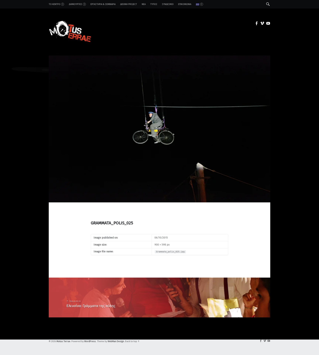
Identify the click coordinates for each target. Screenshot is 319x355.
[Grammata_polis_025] (159, 57)
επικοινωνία (184, 4)
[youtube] (267, 24)
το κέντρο (54, 4)
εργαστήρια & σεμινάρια (103, 4)
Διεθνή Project (128, 4)
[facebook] (256, 24)
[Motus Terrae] (70, 24)
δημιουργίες (75, 4)
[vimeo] (262, 24)
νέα (144, 4)
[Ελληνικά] (199, 4)
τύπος (153, 4)
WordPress (90, 341)
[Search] (268, 4)
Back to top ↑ (132, 341)
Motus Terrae (63, 341)
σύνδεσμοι (168, 4)
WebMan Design (116, 341)
